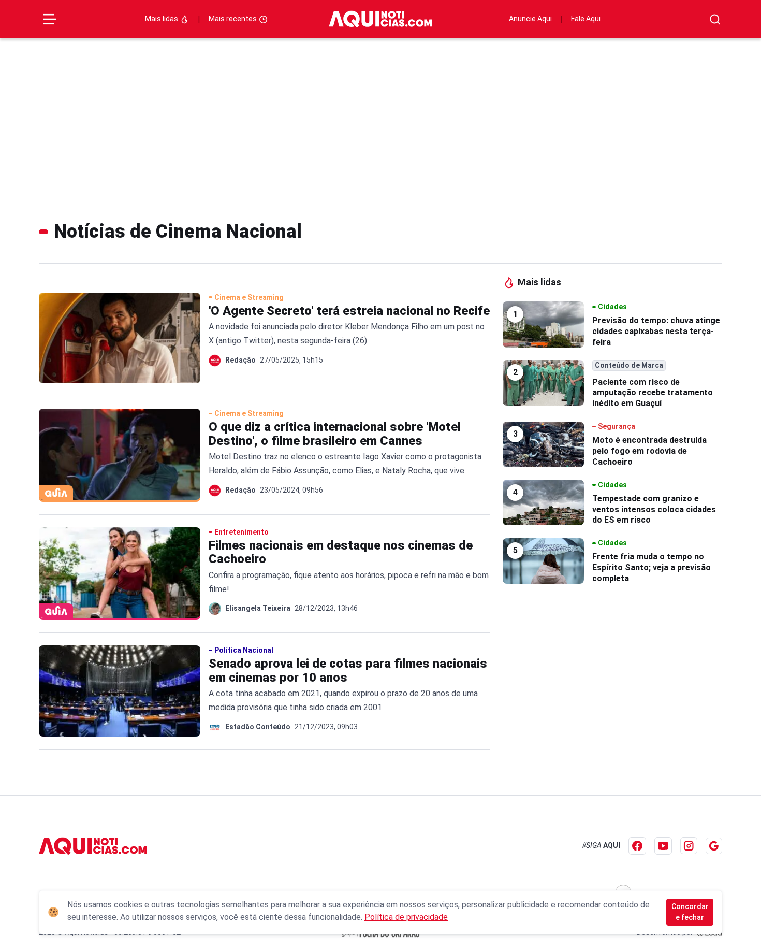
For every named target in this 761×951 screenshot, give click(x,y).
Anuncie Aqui (530, 19)
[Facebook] (637, 846)
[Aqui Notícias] (380, 19)
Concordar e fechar (690, 911)
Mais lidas (162, 19)
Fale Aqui (586, 19)
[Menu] (50, 19)
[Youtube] (663, 846)
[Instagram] (688, 845)
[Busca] (715, 19)
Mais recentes (233, 19)
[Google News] (714, 846)
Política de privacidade (406, 917)
